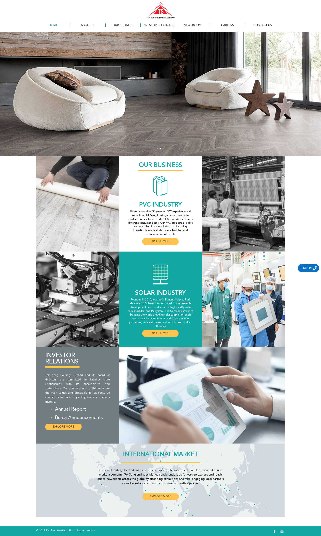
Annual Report (70, 409)
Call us (306, 268)
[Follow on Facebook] (275, 532)
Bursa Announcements (79, 417)
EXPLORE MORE (160, 241)
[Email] (282, 532)
